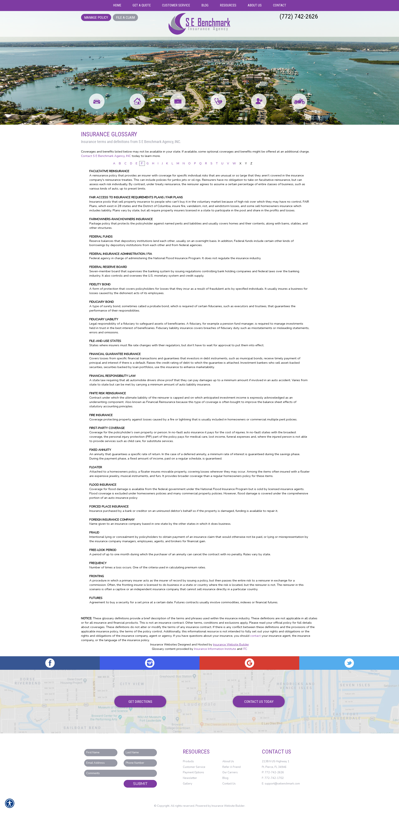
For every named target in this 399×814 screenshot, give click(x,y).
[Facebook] (50, 663)
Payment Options (193, 772)
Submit (140, 783)
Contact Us (229, 784)
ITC (245, 649)
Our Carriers (230, 772)
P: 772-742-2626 (273, 772)
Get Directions (140, 701)
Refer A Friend (231, 767)
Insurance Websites (163, 644)
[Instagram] (149, 663)
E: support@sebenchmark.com (281, 784)
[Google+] (249, 663)
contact (255, 636)
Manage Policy (96, 17)
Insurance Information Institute (215, 649)
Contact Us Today (258, 701)
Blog (225, 778)
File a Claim (125, 17)
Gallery (187, 784)
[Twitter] (349, 663)
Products (188, 761)
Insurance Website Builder (231, 644)
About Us (228, 761)
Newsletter (190, 778)
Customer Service (194, 767)
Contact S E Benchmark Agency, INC (106, 156)
